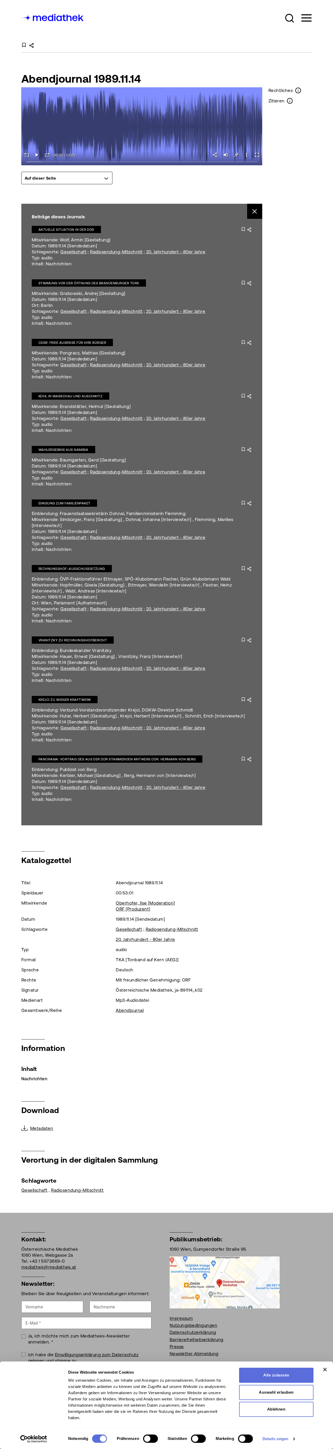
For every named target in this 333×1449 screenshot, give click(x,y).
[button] (289, 18)
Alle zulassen (276, 1375)
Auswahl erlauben (276, 1392)
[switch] (150, 1438)
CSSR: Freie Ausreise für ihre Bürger (72, 343)
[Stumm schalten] (226, 155)
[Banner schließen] (325, 1369)
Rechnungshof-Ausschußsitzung (72, 569)
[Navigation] (303, 18)
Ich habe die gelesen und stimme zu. (83, 1357)
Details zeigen (275, 1439)
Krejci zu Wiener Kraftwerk (65, 700)
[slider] (142, 162)
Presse (177, 1346)
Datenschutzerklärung (193, 1332)
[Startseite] (52, 17)
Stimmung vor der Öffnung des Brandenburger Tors (89, 283)
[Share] (215, 155)
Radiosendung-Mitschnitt (116, 251)
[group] (66, 178)
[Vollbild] (257, 155)
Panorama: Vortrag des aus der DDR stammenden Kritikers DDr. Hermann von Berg (117, 759)
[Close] (254, 211)
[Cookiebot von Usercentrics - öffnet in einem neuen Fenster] (33, 1439)
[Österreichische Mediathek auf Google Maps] (225, 1282)
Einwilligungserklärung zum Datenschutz (96, 1354)
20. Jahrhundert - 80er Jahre (175, 251)
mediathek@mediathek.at (48, 1267)
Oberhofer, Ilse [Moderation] (145, 903)
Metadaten (41, 1128)
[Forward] (47, 155)
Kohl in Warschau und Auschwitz (71, 396)
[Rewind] (26, 155)
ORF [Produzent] (133, 909)
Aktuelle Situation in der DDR (66, 230)
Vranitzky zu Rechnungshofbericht (73, 640)
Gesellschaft (73, 251)
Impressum (181, 1318)
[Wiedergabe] (37, 155)
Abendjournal (130, 1010)
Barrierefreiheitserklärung (196, 1339)
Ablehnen (276, 1409)
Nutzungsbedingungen (193, 1325)
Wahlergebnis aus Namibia (63, 450)
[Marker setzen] (236, 155)
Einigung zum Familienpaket (64, 503)
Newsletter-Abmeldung (194, 1353)
